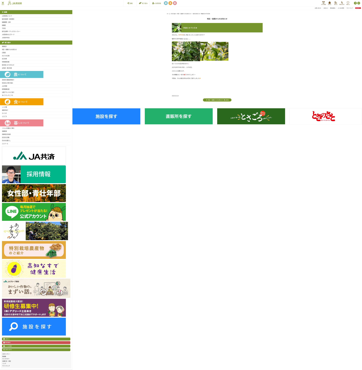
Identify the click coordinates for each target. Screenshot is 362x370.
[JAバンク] (323, 3)
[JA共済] (348, 3)
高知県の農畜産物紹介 (8, 79)
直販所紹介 (5, 110)
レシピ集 (4, 107)
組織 (131, 3)
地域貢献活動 (5, 61)
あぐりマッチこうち (7, 95)
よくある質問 (341, 8)
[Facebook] (355, 3)
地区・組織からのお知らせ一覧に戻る (218, 100)
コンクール (5, 143)
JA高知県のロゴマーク (8, 34)
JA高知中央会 (6, 37)
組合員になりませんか (8, 65)
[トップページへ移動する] (15, 3)
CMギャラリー (6, 354)
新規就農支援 (5, 89)
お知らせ (326, 8)
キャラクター (6, 358)
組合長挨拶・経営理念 (8, 19)
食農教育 (4, 131)
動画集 (4, 356)
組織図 (4, 25)
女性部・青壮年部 (7, 68)
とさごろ (4, 116)
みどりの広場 (5, 55)
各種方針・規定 (6, 361)
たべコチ (4, 113)
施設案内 (358, 8)
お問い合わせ (318, 8)
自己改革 (4, 58)
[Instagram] (358, 3)
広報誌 (4, 52)
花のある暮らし (6, 140)
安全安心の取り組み (7, 83)
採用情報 (158, 3)
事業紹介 (4, 46)
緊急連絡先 (332, 8)
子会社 (4, 28)
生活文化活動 (5, 137)
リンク (4, 363)
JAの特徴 (4, 86)
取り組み (144, 3)
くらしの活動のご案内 (8, 128)
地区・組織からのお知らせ (9, 49)
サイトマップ (350, 8)
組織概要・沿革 (6, 22)
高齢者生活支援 (6, 134)
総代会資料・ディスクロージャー (11, 31)
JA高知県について (7, 16)
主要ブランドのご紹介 (8, 92)
